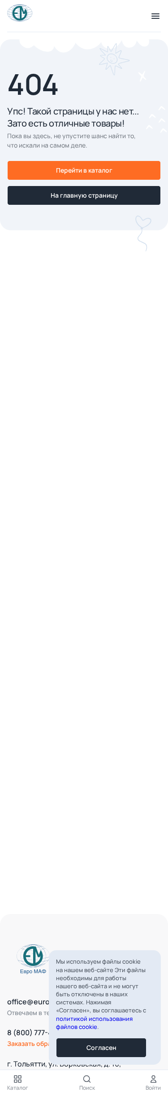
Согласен (101, 1047)
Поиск (87, 1088)
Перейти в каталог (84, 170)
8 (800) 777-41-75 (36, 1032)
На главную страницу (84, 195)
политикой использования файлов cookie (94, 1023)
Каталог (17, 1088)
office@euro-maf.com (44, 1002)
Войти (153, 1088)
